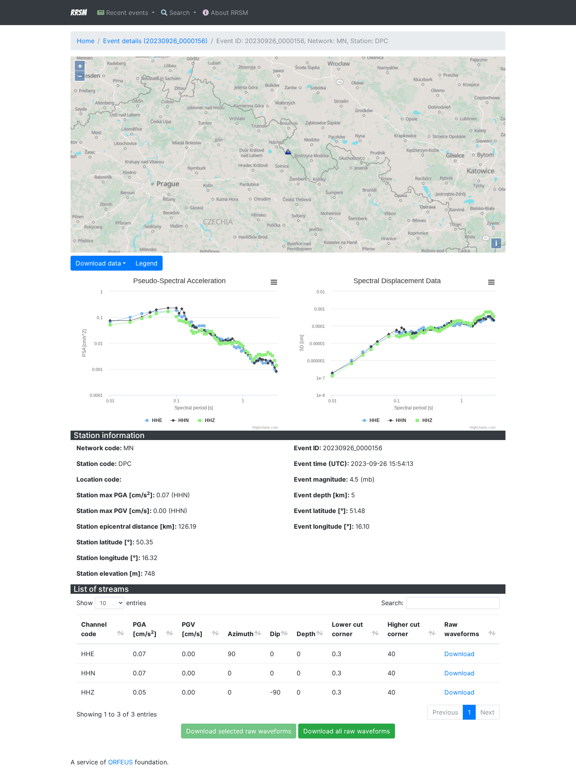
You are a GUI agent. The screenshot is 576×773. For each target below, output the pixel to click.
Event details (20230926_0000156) (155, 41)
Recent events (127, 12)
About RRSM (228, 12)
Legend (147, 263)
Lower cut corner (347, 629)
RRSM (78, 12)
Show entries (111, 603)
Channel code (94, 629)
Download (459, 654)
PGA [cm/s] (145, 629)
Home (85, 41)
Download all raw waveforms (346, 731)
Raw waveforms (461, 629)
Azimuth (241, 634)
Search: (392, 603)
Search (179, 12)
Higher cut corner (404, 629)
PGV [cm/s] (192, 629)
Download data (98, 263)
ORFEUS (120, 762)
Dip (275, 634)
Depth (306, 634)
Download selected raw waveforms (238, 731)
